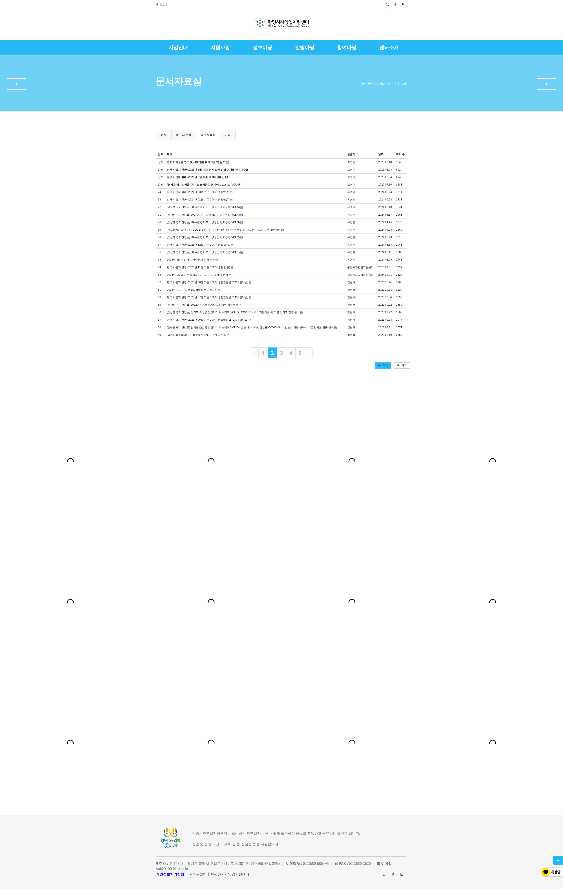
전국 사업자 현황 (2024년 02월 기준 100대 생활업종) (198, 199)
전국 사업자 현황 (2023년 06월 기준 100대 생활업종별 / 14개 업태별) (207, 319)
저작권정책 (198, 874)
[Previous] (255, 352)
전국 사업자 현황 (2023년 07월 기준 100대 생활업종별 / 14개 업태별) (207, 297)
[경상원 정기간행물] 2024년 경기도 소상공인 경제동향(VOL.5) (203, 207)
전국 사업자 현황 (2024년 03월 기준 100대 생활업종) (198, 192)
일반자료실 (208, 135)
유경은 (351, 192)
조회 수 (400, 154)
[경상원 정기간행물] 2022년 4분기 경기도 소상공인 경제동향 (202, 304)
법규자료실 (183, 135)
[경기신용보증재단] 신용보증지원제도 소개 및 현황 (196, 334)
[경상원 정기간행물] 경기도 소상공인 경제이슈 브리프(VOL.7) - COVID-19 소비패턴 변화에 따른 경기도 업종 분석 (233, 312)
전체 (164, 135)
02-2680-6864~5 (387, 4)
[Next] (309, 352)
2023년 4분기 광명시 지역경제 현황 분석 (191, 259)
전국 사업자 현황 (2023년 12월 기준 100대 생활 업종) (198, 244)
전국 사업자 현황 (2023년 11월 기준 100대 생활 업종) (198, 267)
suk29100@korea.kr (172, 868)
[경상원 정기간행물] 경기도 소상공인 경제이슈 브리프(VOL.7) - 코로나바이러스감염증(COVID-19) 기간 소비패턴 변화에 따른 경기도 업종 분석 (250, 327)
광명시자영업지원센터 (360, 267)
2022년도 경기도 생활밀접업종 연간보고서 (192, 289)
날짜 (381, 154)
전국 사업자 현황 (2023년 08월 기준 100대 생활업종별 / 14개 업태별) (207, 282)
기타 (228, 135)
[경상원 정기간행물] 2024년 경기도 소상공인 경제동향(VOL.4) (203, 214)
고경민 (351, 162)
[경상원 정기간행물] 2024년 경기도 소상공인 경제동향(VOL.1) (203, 252)
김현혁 (351, 282)
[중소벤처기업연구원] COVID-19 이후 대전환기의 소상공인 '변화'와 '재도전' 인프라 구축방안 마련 (224, 229)
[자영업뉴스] (16, 84)
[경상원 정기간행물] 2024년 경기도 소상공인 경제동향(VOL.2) (203, 237)
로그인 (164, 4)
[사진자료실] (546, 84)
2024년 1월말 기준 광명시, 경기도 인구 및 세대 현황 (197, 274)
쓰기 (385, 365)
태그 (404, 365)
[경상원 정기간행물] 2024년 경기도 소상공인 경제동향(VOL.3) (203, 222)
